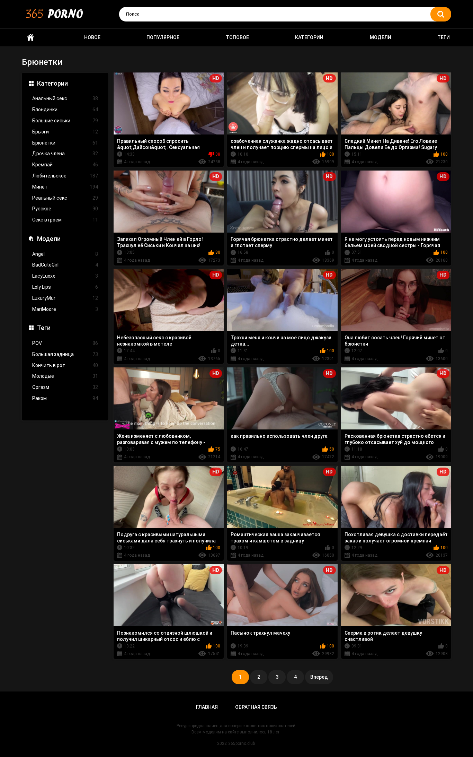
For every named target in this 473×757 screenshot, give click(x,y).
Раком (65, 398)
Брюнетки (65, 143)
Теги (443, 37)
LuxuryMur (65, 298)
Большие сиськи (65, 120)
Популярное (162, 37)
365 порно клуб (30, 37)
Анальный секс (65, 98)
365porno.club (241, 743)
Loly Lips (65, 287)
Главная (207, 707)
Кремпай (65, 164)
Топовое (237, 37)
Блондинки (65, 109)
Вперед (319, 677)
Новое (92, 37)
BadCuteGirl (65, 265)
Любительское (65, 176)
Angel (65, 254)
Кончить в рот (65, 365)
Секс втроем (65, 220)
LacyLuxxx (65, 276)
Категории (309, 37)
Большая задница (65, 354)
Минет (65, 187)
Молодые (65, 376)
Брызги (65, 131)
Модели (380, 37)
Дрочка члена (65, 153)
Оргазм (65, 387)
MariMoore (65, 309)
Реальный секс (65, 198)
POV (65, 343)
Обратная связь (256, 707)
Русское (65, 208)
